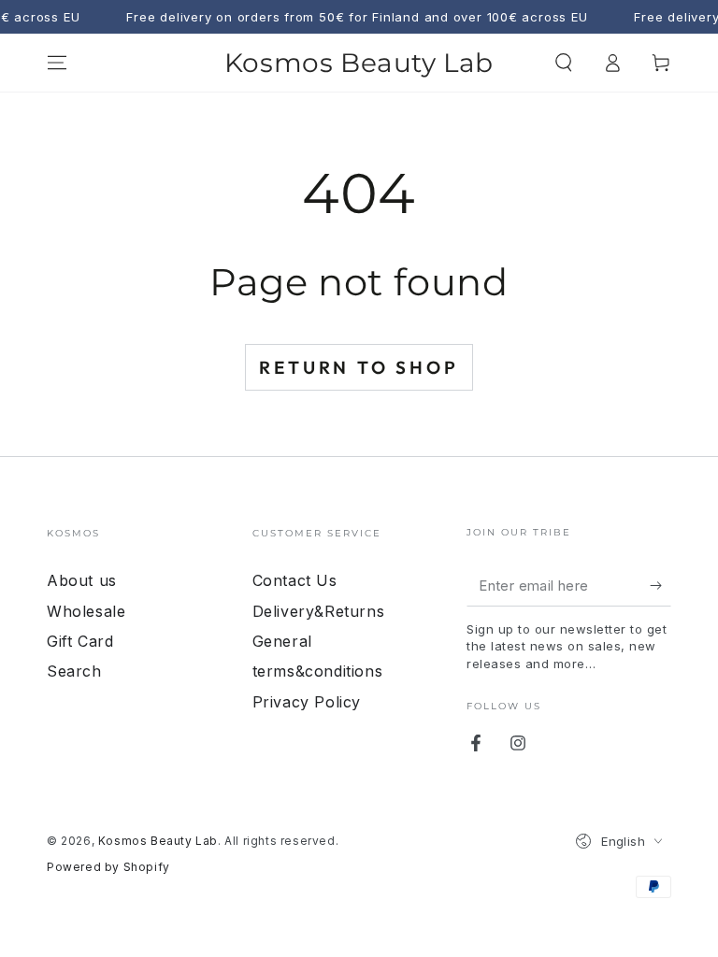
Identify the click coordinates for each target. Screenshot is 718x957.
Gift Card (80, 641)
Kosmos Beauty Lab (158, 841)
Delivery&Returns (318, 611)
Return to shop (358, 367)
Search (74, 671)
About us (82, 580)
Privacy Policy (306, 702)
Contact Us (294, 580)
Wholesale (86, 611)
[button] (563, 62)
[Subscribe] (660, 585)
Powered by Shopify (108, 867)
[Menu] (57, 62)
